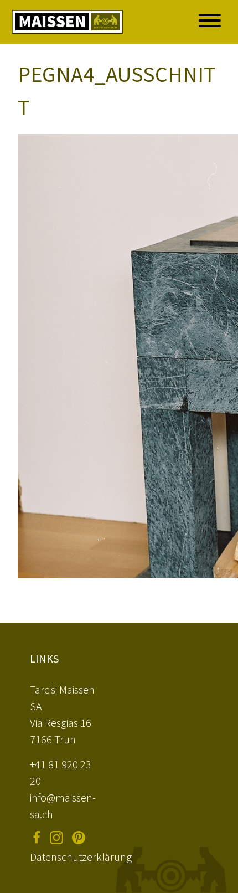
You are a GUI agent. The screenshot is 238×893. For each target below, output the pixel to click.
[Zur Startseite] (67, 22)
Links (44, 658)
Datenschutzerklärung (81, 857)
